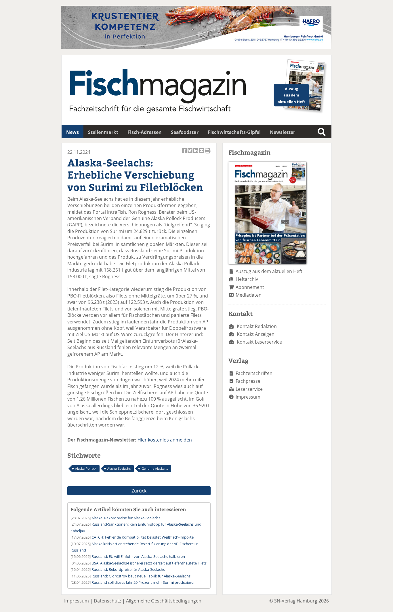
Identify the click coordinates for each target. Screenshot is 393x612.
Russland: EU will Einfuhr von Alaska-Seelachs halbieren (138, 556)
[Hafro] (196, 47)
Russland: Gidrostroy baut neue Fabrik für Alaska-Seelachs (140, 576)
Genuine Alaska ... (155, 468)
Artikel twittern (190, 153)
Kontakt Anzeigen (255, 334)
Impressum (248, 397)
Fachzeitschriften (254, 373)
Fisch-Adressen (144, 132)
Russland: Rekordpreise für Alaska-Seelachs (128, 569)
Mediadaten (249, 295)
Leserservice (249, 389)
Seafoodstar (185, 132)
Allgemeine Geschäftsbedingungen (163, 601)
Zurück (138, 491)
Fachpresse (248, 381)
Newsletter (282, 132)
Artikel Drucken (208, 153)
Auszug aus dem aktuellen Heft (269, 271)
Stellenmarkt (103, 132)
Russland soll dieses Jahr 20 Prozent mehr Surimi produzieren (143, 582)
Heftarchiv (247, 279)
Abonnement (250, 287)
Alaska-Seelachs (119, 468)
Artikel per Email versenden (202, 153)
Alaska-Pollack (85, 468)
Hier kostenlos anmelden (165, 440)
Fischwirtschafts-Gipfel (234, 132)
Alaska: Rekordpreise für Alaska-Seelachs (125, 517)
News (72, 132)
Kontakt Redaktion (257, 326)
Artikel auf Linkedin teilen (196, 153)
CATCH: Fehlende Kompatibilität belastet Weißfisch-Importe (142, 537)
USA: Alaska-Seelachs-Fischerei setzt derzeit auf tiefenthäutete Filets (149, 563)
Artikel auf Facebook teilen (185, 153)
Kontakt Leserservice (259, 342)
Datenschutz (107, 601)
